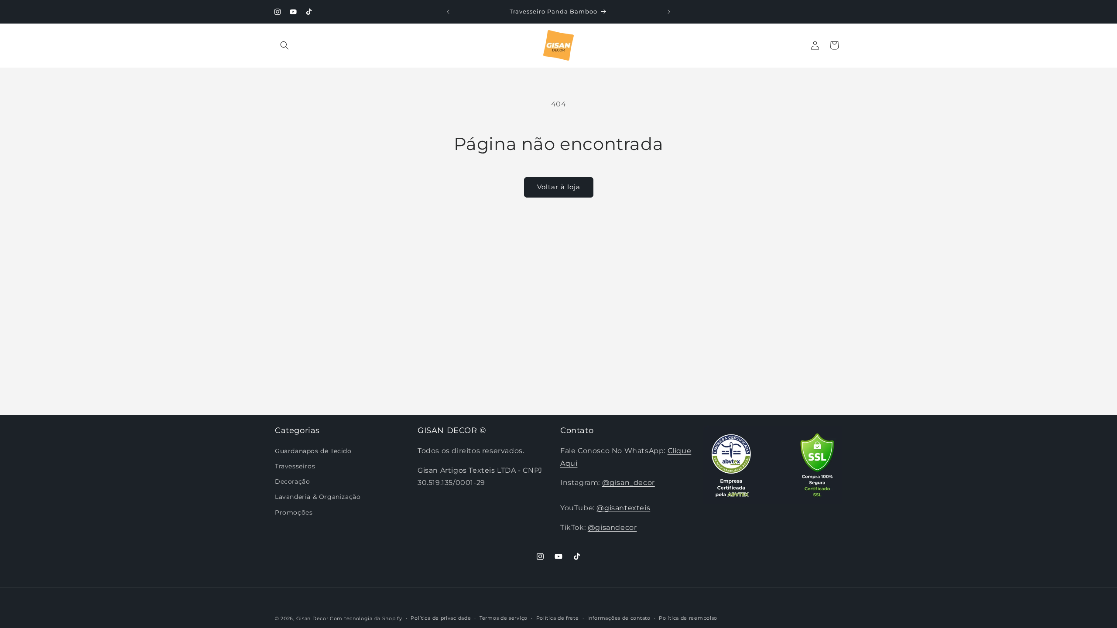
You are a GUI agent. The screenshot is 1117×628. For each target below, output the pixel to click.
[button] (284, 45)
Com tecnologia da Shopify (366, 618)
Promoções (293, 512)
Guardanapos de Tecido (313, 451)
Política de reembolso (688, 618)
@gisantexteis (623, 508)
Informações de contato (618, 618)
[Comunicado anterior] (448, 11)
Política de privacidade (441, 618)
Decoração (292, 481)
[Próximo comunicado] (668, 11)
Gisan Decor (312, 618)
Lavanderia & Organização (317, 497)
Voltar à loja (558, 187)
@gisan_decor (628, 482)
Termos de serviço (504, 618)
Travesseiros (295, 466)
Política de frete (557, 618)
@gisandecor (612, 527)
